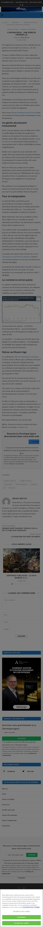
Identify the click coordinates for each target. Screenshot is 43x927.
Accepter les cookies (21, 923)
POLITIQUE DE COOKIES (31, 907)
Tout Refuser (21, 917)
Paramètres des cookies (21, 911)
